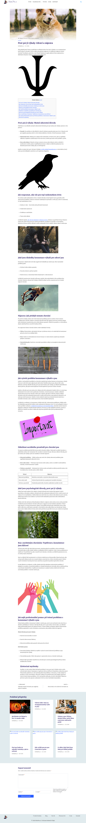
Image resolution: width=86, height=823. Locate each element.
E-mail (38, 792)
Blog (46, 816)
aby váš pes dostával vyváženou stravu (38, 220)
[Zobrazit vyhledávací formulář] (81, 2)
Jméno (21, 792)
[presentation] (20, 706)
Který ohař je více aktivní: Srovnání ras (58, 685)
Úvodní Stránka (37, 816)
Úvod (29, 2)
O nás (49, 2)
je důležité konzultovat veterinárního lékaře (42, 406)
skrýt (40, 100)
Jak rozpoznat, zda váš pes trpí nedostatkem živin (31, 104)
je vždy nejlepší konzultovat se (48, 149)
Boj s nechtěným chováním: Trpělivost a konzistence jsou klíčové (34, 114)
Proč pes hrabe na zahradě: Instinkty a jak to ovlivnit (20, 749)
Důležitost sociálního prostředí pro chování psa (30, 110)
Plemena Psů (62, 816)
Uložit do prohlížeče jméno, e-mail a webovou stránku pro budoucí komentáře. (60, 790)
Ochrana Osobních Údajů (48, 820)
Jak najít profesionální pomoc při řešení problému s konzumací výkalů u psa (37, 115)
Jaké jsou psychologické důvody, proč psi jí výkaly (31, 112)
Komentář (22, 774)
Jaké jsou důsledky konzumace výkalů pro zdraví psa (31, 106)
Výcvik (45, 2)
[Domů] (18, 38)
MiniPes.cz (21, 46)
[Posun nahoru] (83, 821)
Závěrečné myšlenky (24, 117)
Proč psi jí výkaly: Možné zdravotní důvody (29, 102)
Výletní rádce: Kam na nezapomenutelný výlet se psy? (42, 704)
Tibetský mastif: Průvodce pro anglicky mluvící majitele (28, 686)
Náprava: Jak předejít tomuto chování (28, 107)
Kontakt (55, 2)
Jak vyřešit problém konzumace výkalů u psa (29, 109)
